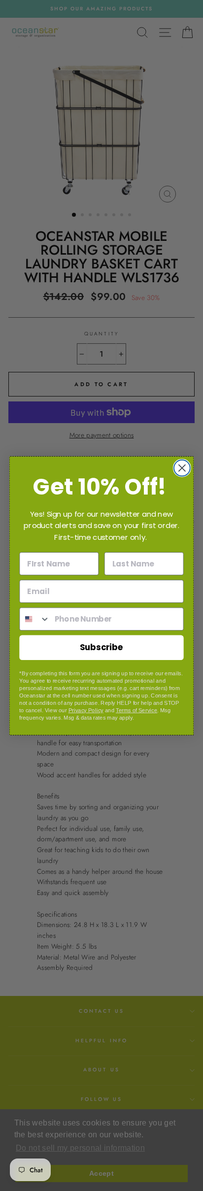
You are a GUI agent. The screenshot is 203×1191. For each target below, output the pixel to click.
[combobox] (35, 619)
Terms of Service (136, 710)
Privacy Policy (85, 710)
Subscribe (102, 647)
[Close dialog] (182, 468)
